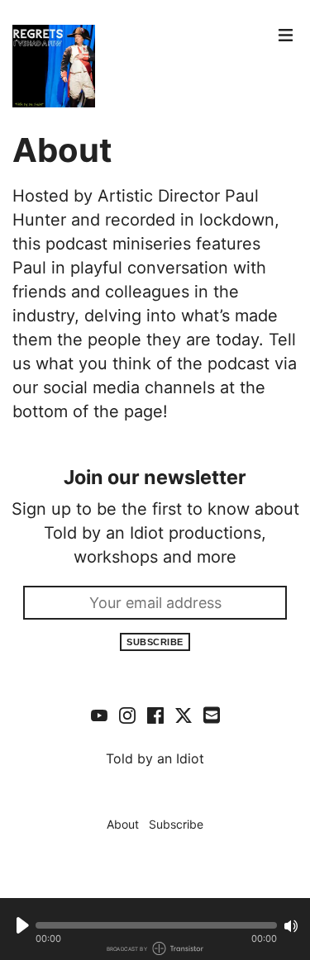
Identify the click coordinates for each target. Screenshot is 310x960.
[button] (156, 925)
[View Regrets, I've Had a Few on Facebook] (155, 714)
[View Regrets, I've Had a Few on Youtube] (99, 714)
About (123, 824)
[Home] (140, 66)
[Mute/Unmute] (291, 926)
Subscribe (155, 642)
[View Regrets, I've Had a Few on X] (183, 714)
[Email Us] (211, 714)
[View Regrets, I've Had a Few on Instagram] (127, 714)
